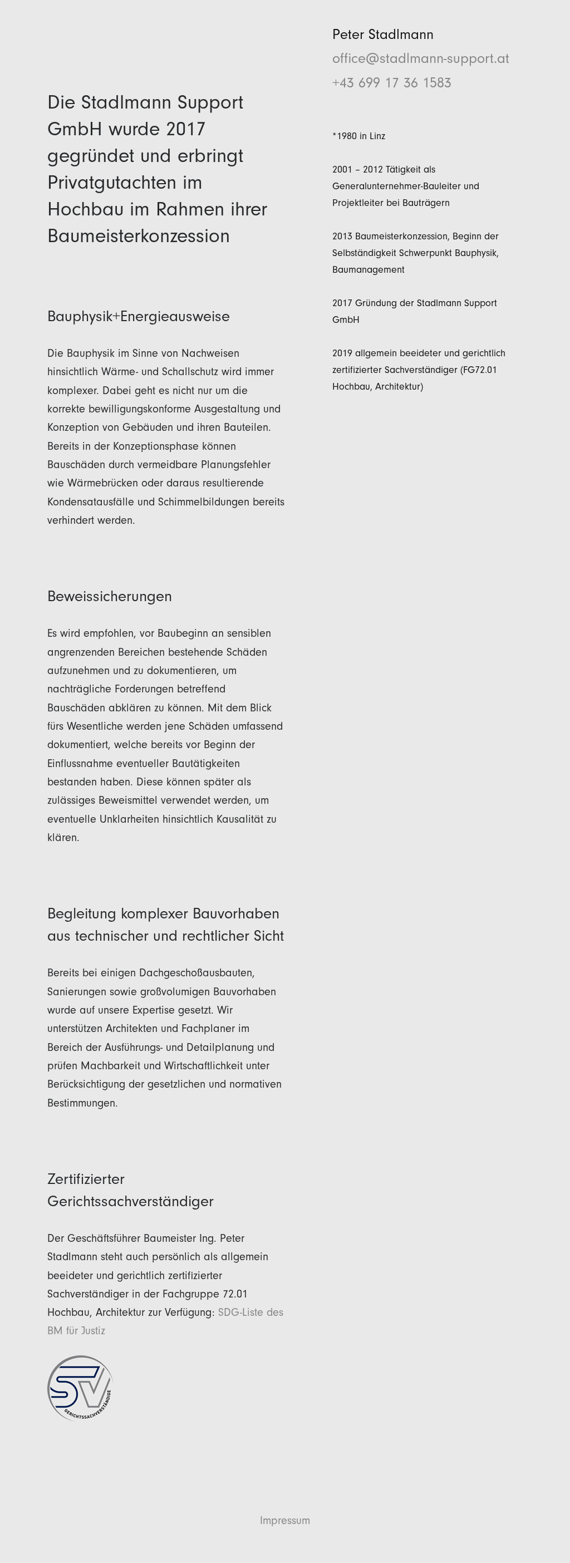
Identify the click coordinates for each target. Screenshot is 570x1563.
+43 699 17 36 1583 (391, 83)
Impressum (285, 1520)
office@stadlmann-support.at (420, 58)
